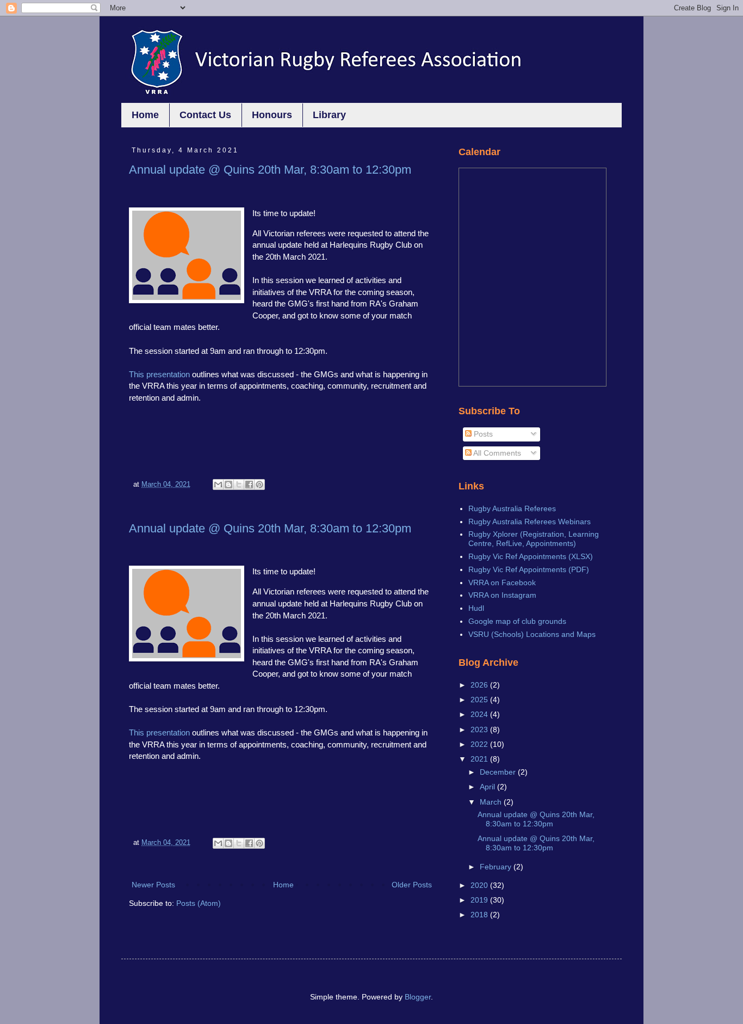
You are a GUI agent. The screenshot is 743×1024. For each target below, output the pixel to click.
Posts (482, 434)
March (492, 802)
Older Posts (412, 884)
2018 (480, 914)
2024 (480, 714)
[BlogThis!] (228, 484)
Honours (272, 114)
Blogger (418, 996)
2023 (480, 729)
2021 (480, 759)
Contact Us (205, 114)
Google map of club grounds (517, 621)
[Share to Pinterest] (259, 484)
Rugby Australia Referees (512, 508)
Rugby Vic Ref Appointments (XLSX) (530, 556)
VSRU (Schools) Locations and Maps (532, 634)
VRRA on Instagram (502, 595)
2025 (480, 699)
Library (329, 114)
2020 (480, 885)
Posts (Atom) (198, 903)
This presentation (159, 374)
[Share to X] (238, 484)
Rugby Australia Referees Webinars (529, 521)
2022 (480, 744)
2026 (480, 684)
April (488, 786)
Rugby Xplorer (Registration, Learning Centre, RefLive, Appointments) (533, 539)
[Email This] (218, 484)
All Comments (496, 453)
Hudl (476, 608)
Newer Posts (153, 884)
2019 (480, 900)
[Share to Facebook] (249, 484)
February (496, 866)
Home (145, 114)
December (499, 772)
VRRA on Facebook (502, 582)
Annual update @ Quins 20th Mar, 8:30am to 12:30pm (270, 169)
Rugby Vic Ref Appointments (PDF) (528, 569)
